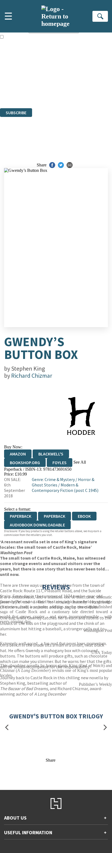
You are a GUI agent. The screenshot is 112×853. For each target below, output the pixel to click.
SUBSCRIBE (16, 112)
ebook (84, 516)
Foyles (59, 462)
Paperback (54, 516)
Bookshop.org (25, 462)
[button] (7, 727)
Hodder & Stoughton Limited (62, 76)
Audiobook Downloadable (37, 525)
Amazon (18, 454)
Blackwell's (50, 454)
